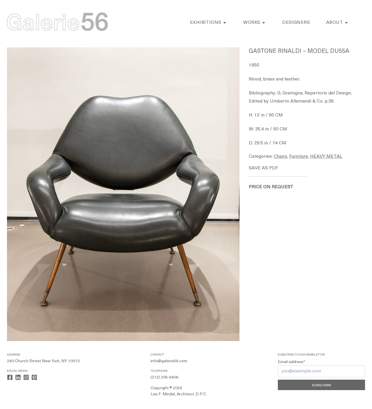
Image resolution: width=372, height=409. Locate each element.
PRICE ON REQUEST (271, 187)
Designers (296, 22)
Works (251, 22)
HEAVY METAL (326, 156)
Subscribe (321, 385)
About (334, 22)
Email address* (291, 362)
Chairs (280, 156)
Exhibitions (205, 22)
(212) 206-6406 (164, 377)
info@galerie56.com (169, 361)
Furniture (298, 156)
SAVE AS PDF (263, 168)
